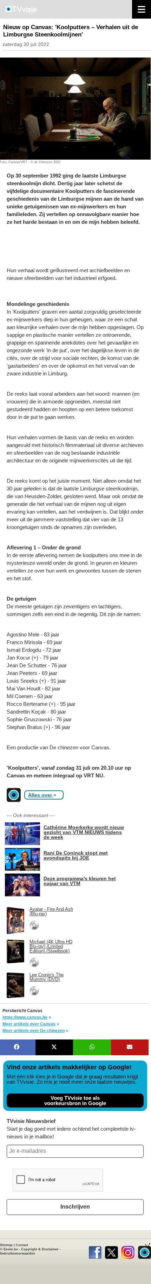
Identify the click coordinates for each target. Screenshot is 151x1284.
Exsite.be (11, 1249)
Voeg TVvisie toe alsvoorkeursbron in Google (75, 1100)
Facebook (94, 1251)
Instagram (128, 1251)
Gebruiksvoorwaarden (17, 1253)
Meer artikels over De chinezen (33, 1030)
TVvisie (144, 1251)
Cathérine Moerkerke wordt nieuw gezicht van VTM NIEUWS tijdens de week (84, 832)
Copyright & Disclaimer (40, 1249)
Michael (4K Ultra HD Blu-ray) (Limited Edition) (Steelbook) (50, 946)
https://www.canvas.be (24, 1017)
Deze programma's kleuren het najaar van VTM (80, 881)
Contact (22, 1245)
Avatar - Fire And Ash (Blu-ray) (51, 911)
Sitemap (6, 1245)
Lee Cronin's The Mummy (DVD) (46, 977)
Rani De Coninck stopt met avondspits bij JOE (76, 855)
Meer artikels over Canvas (28, 1024)
